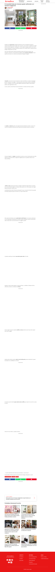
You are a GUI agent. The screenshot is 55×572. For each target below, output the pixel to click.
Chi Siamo (21, 556)
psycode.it (21, 560)
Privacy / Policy (44, 556)
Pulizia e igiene (42, 1)
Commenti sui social (33, 564)
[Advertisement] (20, 37)
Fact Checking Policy (33, 556)
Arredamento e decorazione (21, 1)
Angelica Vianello (10, 7)
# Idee (17, 476)
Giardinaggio (29, 1)
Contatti (21, 558)
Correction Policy (32, 558)
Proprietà (31, 562)
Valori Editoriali (32, 560)
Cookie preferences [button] (44, 558)
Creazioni (36, 1)
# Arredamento (8, 476)
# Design (13, 476)
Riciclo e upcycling (48, 1)
